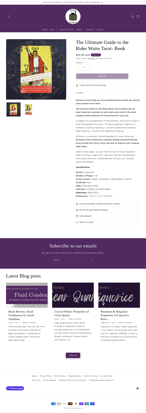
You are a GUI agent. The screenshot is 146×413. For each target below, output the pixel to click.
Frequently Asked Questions (101, 380)
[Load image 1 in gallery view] (13, 109)
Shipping (91, 58)
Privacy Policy (46, 376)
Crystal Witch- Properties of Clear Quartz (72, 313)
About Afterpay (49, 380)
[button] (8, 16)
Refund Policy (60, 376)
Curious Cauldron (76, 408)
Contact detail (106, 376)
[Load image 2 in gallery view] (28, 109)
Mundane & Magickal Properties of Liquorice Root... (115, 315)
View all (73, 355)
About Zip (36, 380)
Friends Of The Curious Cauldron (73, 380)
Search (35, 376)
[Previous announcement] (6, 2)
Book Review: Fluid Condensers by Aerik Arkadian (21, 315)
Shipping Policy (74, 376)
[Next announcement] (139, 2)
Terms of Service (91, 376)
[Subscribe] (91, 260)
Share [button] (80, 93)
